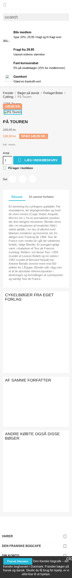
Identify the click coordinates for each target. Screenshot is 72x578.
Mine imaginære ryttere (43, 323)
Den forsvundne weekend (44, 462)
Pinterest (32, 179)
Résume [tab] (17, 196)
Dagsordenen (33, 458)
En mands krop (67, 462)
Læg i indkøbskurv (38, 160)
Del (12, 179)
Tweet (22, 179)
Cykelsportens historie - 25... (8, 353)
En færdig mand (54, 462)
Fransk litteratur (17, 561)
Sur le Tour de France (48, 406)
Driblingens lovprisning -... (32, 353)
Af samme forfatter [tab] (41, 196)
